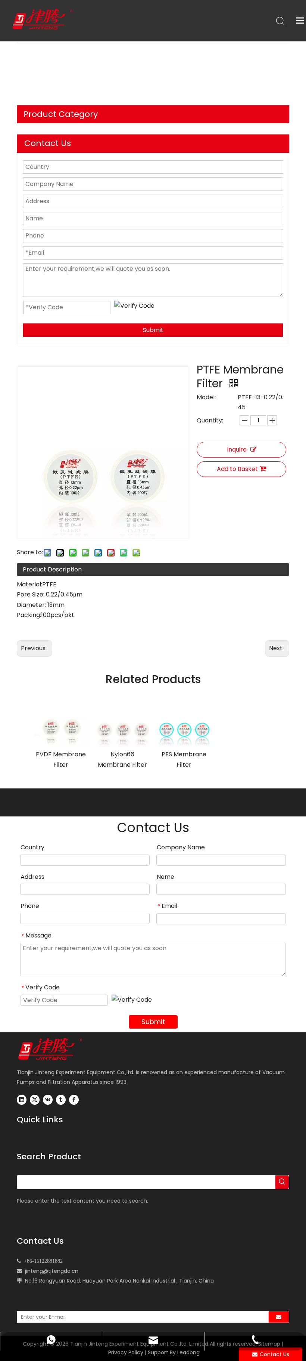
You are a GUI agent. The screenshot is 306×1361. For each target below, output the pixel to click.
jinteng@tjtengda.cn (51, 1271)
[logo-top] (54, 1049)
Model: (206, 397)
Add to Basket (237, 469)
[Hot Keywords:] (282, 1182)
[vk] (48, 1100)
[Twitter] (35, 1100)
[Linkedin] (21, 1100)
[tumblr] (61, 1100)
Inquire (237, 449)
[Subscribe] (278, 1317)
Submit (153, 330)
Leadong (188, 1352)
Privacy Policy (125, 1352)
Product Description (52, 569)
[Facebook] (74, 1100)
